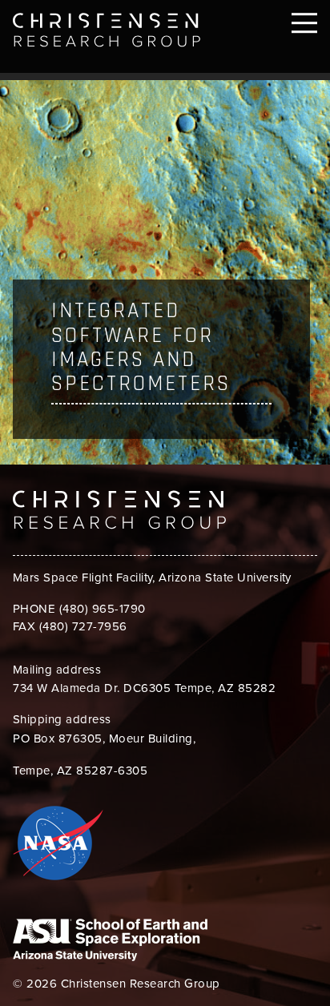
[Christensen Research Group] (119, 30)
